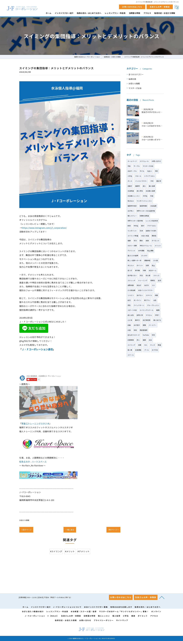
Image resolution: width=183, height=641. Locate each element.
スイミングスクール (146, 310)
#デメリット (84, 551)
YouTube (146, 335)
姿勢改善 (131, 285)
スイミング (131, 345)
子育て (157, 315)
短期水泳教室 (144, 216)
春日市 (158, 181)
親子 (142, 226)
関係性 (154, 236)
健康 (129, 240)
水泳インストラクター (145, 290)
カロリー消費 (132, 245)
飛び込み (131, 201)
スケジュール (144, 161)
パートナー (152, 325)
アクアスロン (151, 226)
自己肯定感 (146, 320)
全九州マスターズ (134, 335)
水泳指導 (153, 206)
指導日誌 (132, 79)
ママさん (149, 315)
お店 (129, 330)
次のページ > (113, 529)
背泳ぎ (139, 285)
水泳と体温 (145, 236)
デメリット (131, 250)
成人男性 (140, 191)
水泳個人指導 (150, 191)
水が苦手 (137, 325)
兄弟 (141, 231)
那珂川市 (140, 315)
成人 (144, 186)
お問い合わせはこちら (132, 6)
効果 (147, 265)
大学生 (145, 196)
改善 (156, 295)
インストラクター (141, 181)
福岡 (144, 340)
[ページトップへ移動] (161, 597)
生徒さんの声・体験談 (160, 6)
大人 (145, 345)
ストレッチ (131, 280)
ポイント (140, 265)
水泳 (150, 340)
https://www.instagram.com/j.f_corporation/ (44, 227)
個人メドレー (132, 216)
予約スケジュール (146, 245)
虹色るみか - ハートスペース (33, 461)
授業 (139, 345)
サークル (137, 166)
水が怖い (131, 211)
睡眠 (157, 310)
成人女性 (131, 315)
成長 (147, 240)
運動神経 (147, 260)
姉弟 (129, 226)
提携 (144, 325)
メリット (158, 245)
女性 (154, 300)
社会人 (149, 171)
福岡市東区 (143, 206)
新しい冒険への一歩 (134, 260)
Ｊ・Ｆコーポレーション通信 (37, 349)
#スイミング (56, 551)
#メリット (70, 551)
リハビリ (131, 295)
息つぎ (130, 270)
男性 (129, 305)
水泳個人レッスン (134, 196)
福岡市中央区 (132, 206)
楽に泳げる (157, 320)
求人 (138, 340)
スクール (131, 355)
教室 (159, 345)
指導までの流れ (151, 231)
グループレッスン (153, 305)
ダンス (130, 181)
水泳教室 (131, 191)
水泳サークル (132, 171)
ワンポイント (132, 231)
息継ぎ (130, 186)
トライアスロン (149, 176)
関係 (141, 240)
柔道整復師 (143, 330)
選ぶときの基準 (133, 255)
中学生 (136, 226)
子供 (151, 181)
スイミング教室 (133, 236)
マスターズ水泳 (135, 88)
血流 (159, 280)
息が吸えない (132, 275)
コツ (153, 285)
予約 (156, 171)
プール (146, 350)
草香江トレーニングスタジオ (35, 423)
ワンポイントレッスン (144, 201)
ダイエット (155, 240)
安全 (141, 275)
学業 (144, 270)
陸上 (153, 265)
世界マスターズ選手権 (135, 221)
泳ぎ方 (146, 285)
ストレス (156, 275)
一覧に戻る (69, 529)
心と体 (130, 320)
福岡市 (137, 186)
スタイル (149, 295)
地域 (135, 330)
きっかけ (144, 255)
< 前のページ (26, 529)
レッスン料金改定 (152, 221)
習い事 (130, 350)
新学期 (137, 270)
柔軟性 (152, 280)
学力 (135, 240)
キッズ (152, 345)
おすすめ (155, 350)
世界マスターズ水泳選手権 (146, 211)
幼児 (129, 300)
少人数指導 (131, 290)
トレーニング (142, 280)
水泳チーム (152, 270)
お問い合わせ (156, 161)
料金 (151, 196)
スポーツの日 (132, 310)
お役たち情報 (24, 520)
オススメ (131, 265)
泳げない (140, 295)
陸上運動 (150, 250)
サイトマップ (122, 620)
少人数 (155, 260)
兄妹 (129, 166)
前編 (129, 325)
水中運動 (141, 250)
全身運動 (138, 350)
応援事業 (131, 340)
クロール (138, 176)
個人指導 (152, 186)
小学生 (130, 176)
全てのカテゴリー (136, 74)
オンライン (137, 300)
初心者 (148, 275)
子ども (142, 171)
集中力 (137, 320)
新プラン (147, 300)
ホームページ (132, 161)
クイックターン (139, 305)
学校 (153, 335)
